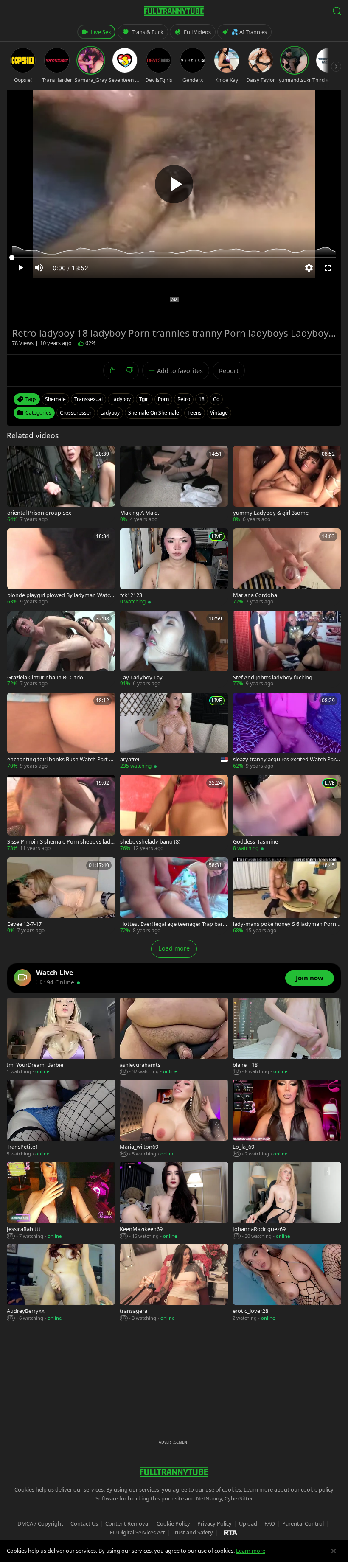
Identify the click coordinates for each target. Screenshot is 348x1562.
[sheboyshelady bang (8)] (174, 813)
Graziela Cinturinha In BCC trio (45, 677)
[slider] (174, 257)
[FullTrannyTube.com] (174, 11)
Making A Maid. (139, 513)
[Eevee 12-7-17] (61, 895)
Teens (195, 412)
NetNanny (209, 1498)
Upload (248, 1523)
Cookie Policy (173, 1523)
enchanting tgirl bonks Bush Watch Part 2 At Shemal (59, 759)
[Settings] (308, 267)
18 (202, 399)
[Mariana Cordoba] (287, 567)
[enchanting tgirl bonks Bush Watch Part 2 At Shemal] (61, 731)
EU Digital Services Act (137, 1532)
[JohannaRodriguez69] (287, 1201)
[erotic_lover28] (287, 1283)
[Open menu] (11, 11)
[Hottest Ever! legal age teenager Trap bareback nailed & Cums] (174, 895)
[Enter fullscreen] (327, 267)
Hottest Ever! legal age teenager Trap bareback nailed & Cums (173, 924)
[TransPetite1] (61, 1119)
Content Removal (127, 1523)
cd (216, 399)
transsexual (88, 399)
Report (229, 371)
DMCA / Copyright (40, 1523)
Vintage (219, 412)
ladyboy (121, 399)
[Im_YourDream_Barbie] (61, 1037)
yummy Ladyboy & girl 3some (271, 513)
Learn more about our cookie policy (289, 1489)
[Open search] (337, 11)
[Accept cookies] (333, 1551)
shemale (55, 399)
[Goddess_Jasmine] (287, 813)
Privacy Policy (214, 1523)
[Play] (174, 184)
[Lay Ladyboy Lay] (174, 649)
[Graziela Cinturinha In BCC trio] (61, 649)
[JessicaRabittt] (61, 1201)
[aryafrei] (174, 731)
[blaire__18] (287, 1037)
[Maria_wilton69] (174, 1119)
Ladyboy (110, 412)
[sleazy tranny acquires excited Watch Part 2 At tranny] (287, 731)
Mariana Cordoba (255, 595)
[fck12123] (174, 567)
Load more (174, 948)
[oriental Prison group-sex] (61, 484)
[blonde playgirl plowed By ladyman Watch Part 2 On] (61, 567)
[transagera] (174, 1283)
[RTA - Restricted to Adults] (231, 1532)
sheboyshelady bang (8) (150, 841)
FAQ (269, 1523)
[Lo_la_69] (287, 1119)
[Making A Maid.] (174, 484)
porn (163, 399)
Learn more (250, 1550)
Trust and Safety (192, 1532)
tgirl (144, 399)
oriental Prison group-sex (39, 513)
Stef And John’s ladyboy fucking (272, 677)
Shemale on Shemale (153, 412)
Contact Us (84, 1523)
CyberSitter (239, 1498)
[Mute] (39, 267)
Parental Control (303, 1523)
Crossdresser (76, 412)
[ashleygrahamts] (174, 1037)
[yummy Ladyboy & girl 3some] (287, 484)
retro (183, 399)
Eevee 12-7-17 (24, 924)
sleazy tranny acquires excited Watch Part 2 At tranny (285, 759)
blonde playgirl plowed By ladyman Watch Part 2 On (60, 595)
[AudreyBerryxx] (61, 1283)
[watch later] (16, 455)
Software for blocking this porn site (140, 1498)
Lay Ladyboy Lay (141, 677)
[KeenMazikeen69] (174, 1201)
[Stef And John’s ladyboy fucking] (287, 649)
